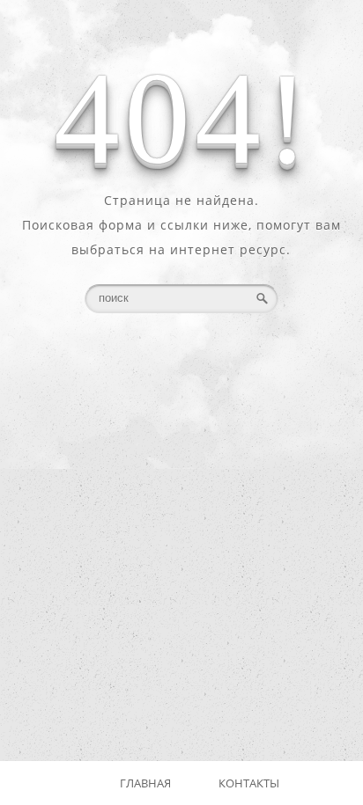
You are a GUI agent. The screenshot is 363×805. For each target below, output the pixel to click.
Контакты (249, 783)
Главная (145, 783)
